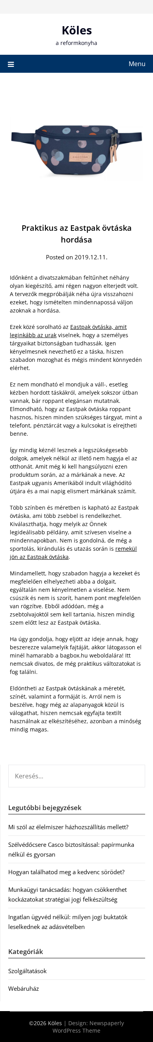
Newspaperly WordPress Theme (88, 1026)
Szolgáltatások (27, 971)
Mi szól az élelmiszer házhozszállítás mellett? (68, 827)
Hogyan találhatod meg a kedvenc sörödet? (66, 872)
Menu (137, 63)
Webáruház (23, 988)
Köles (77, 30)
